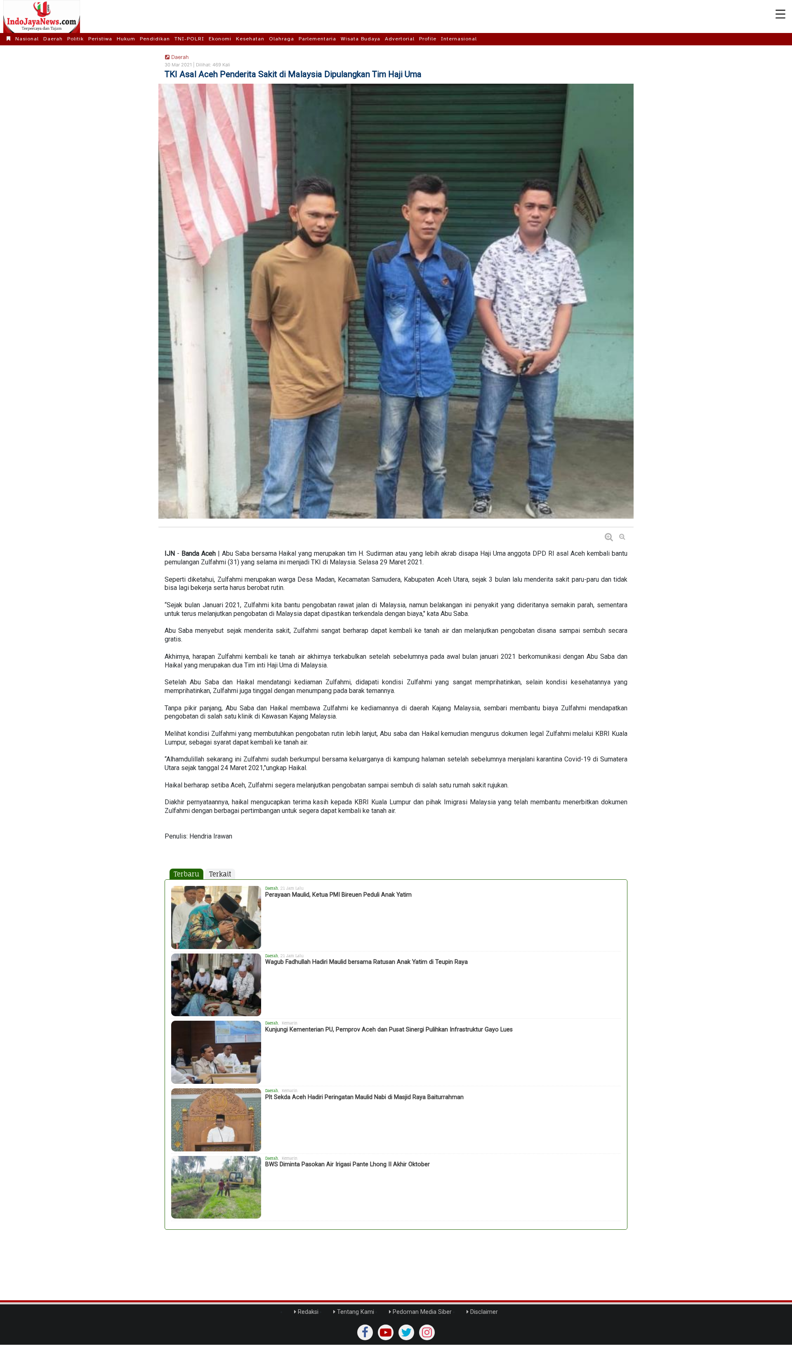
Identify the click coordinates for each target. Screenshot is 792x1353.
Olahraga (281, 38)
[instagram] (427, 1332)
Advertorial (400, 38)
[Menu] (780, 14)
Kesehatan (250, 38)
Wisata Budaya (360, 38)
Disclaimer (483, 1311)
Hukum (126, 38)
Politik (75, 38)
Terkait (220, 874)
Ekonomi (220, 38)
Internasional (459, 38)
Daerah (53, 38)
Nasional (27, 38)
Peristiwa (100, 38)
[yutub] (385, 1332)
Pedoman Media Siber (421, 1311)
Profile (427, 38)
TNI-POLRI (189, 38)
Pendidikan (155, 38)
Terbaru (186, 874)
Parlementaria (317, 38)
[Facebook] (365, 1332)
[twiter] (406, 1332)
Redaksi (307, 1311)
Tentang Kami (354, 1311)
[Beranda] (9, 38)
